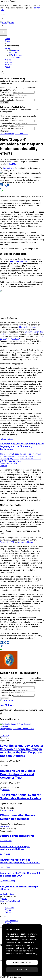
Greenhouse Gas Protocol (19, 261)
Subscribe (4, 103)
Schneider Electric (25, 542)
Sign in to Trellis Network (10, 901)
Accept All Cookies (22, 962)
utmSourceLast (6, 100)
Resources (9, 907)
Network (8, 62)
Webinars (8, 60)
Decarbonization (21, 133)
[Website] (22, 190)
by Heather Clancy (7, 880)
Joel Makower (8, 168)
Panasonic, (4, 542)
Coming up (4, 736)
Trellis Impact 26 (11, 921)
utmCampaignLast (7, 95)
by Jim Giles (5, 854)
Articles (8, 910)
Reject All (22, 969)
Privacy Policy (31, 953)
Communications (7, 133)
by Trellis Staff (5, 840)
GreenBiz (8, 923)
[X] (5, 185)
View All (8, 48)
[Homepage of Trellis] (3, 898)
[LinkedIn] (1, 185)
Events (7, 41)
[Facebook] (8, 185)
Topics (7, 38)
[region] (22, 950)
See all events (6, 826)
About (7, 67)
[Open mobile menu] (3, 32)
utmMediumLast (7, 97)
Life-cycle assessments (29, 327)
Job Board (9, 64)
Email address (6, 92)
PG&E (12, 542)
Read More (12, 164)
